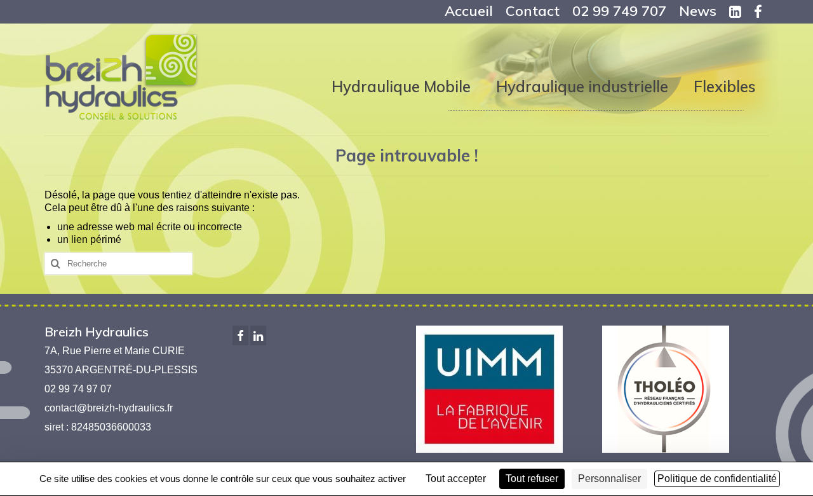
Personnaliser (609, 478)
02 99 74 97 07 (78, 388)
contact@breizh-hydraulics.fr (108, 408)
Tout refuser (532, 478)
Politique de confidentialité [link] (717, 478)
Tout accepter (456, 478)
